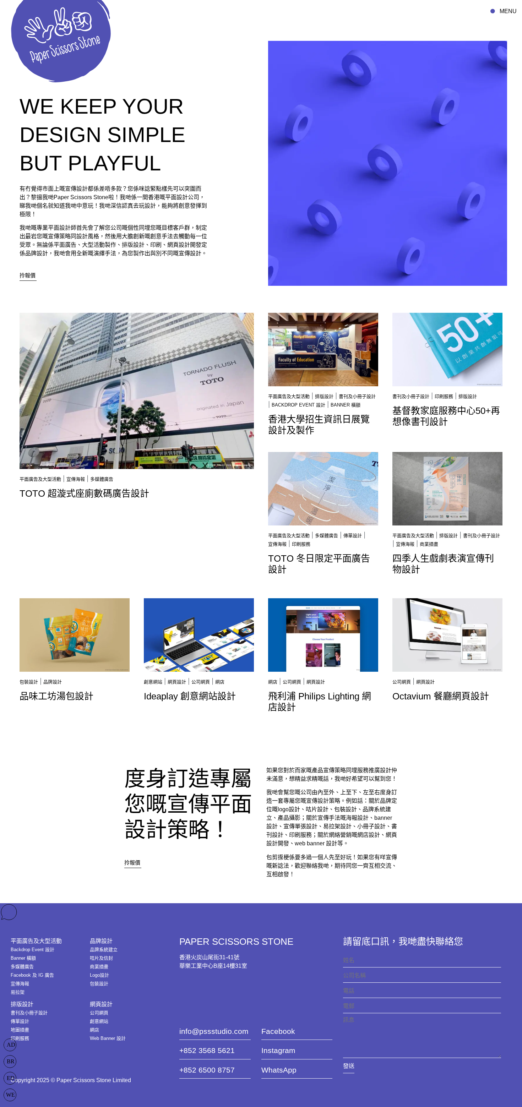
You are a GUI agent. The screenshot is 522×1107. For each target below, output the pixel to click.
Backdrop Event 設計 (298, 405)
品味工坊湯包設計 (56, 696)
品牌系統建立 (104, 949)
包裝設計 (29, 682)
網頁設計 (177, 682)
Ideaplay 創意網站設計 (190, 696)
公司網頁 (200, 682)
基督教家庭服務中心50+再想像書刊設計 (446, 416)
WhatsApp (279, 1070)
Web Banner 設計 (108, 1038)
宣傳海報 (75, 479)
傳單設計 (352, 535)
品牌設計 (52, 682)
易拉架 (18, 992)
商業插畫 (429, 544)
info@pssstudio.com (214, 1031)
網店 (219, 682)
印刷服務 (444, 396)
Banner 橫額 (345, 405)
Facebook (278, 1031)
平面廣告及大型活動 (40, 479)
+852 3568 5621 (207, 1050)
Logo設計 (99, 975)
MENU (508, 11)
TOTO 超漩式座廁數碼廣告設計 (84, 493)
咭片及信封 (101, 958)
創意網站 (153, 682)
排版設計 (324, 396)
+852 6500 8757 (207, 1070)
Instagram (278, 1050)
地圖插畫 (20, 1029)
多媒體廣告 (101, 479)
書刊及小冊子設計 (357, 396)
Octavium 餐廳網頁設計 (440, 696)
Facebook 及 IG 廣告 (32, 975)
